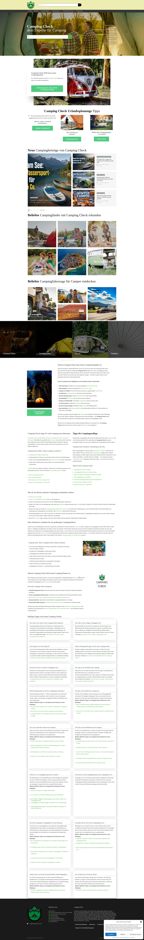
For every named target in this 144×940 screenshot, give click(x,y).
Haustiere (37, 518)
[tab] (49, 621)
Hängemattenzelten (76, 408)
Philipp (31, 202)
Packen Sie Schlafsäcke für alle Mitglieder (40, 499)
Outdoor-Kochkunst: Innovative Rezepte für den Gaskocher (91, 747)
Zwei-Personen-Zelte (86, 388)
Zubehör (83, 414)
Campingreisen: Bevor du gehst (82, 469)
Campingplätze (96, 452)
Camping (30, 468)
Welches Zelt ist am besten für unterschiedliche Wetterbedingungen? (48, 874)
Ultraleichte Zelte (71, 393)
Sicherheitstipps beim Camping (82, 477)
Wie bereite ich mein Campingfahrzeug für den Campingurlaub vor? (93, 774)
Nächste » (42, 210)
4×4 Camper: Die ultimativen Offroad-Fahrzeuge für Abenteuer (47, 794)
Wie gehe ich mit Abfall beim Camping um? (87, 691)
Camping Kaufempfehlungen (104, 156)
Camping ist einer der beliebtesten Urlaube (39, 438)
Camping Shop (79, 11)
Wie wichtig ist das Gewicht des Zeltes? (86, 874)
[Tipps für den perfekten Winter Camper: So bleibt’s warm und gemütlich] (83, 198)
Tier (32, 528)
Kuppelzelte (83, 400)
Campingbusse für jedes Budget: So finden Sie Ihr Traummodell (48, 802)
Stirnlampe (59, 511)
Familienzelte (98, 391)
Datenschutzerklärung (124, 937)
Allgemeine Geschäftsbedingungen (84, 928)
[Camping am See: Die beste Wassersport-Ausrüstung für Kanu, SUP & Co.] (49, 179)
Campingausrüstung (78, 459)
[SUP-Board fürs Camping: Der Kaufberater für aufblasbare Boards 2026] (83, 161)
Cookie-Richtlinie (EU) (103, 924)
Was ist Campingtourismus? (36, 475)
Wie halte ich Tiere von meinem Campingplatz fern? (44, 667)
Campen (52, 440)
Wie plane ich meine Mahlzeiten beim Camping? (88, 727)
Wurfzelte (70, 398)
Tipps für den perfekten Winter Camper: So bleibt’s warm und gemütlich (104, 197)
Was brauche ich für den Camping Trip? (39, 480)
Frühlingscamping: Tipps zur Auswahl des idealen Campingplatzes (48, 847)
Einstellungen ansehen (135, 934)
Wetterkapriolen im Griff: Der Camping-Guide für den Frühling (47, 752)
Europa (76, 577)
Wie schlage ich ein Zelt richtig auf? (40, 646)
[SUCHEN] (79, 4)
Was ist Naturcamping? (35, 477)
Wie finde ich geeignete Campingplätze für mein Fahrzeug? (46, 823)
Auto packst (110, 438)
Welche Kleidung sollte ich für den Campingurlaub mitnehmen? (47, 691)
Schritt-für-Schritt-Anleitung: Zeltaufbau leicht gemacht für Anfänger (48, 657)
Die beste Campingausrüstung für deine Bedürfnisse (88, 479)
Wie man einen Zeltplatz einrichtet (83, 482)
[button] (141, 922)
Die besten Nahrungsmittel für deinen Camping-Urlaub (90, 762)
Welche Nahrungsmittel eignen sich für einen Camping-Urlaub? (92, 646)
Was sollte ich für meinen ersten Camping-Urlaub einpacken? (46, 623)
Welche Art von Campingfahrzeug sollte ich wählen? (44, 774)
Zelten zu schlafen (100, 450)
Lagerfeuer (62, 504)
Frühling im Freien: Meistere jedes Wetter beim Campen (46, 756)
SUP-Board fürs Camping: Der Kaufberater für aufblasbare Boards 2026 (105, 161)
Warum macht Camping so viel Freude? (39, 482)
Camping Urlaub (52, 78)
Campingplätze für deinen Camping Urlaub (85, 472)
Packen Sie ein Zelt (34, 497)
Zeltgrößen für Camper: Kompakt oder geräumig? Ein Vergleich (93, 843)
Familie (77, 526)
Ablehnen (122, 934)
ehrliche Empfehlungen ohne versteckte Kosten (56, 608)
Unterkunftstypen (55, 11)
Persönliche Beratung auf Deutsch (54, 602)
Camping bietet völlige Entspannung (38, 454)
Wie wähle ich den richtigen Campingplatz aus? (88, 623)
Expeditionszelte (81, 395)
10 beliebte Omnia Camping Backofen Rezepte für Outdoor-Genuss (94, 758)
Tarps (84, 405)
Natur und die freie (56, 459)
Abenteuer (85, 425)
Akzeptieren (111, 934)
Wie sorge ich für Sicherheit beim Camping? (87, 667)
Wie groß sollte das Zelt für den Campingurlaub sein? (89, 823)
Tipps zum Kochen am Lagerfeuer (83, 484)
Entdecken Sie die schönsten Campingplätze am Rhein (45, 862)
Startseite (30, 11)
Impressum (132, 937)
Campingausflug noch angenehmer (71, 535)
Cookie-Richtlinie (116, 937)
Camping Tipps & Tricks (67, 11)
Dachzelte (78, 403)
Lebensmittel (44, 533)
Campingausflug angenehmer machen (56, 509)
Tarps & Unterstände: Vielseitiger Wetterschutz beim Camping (47, 741)
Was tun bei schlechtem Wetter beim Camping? (43, 727)
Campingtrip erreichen (56, 470)
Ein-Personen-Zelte (92, 386)
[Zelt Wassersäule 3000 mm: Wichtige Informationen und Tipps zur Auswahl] (83, 180)
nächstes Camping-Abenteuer (73, 606)
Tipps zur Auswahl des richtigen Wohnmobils (43, 790)
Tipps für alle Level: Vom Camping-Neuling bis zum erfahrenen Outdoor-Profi (49, 597)
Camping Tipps (34, 197)
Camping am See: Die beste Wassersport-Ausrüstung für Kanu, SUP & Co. (48, 200)
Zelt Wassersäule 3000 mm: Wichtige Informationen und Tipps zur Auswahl (105, 179)
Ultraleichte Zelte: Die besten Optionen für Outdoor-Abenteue (92, 890)
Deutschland (47, 582)
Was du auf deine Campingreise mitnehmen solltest (87, 474)
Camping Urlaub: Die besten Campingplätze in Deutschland (47, 858)
